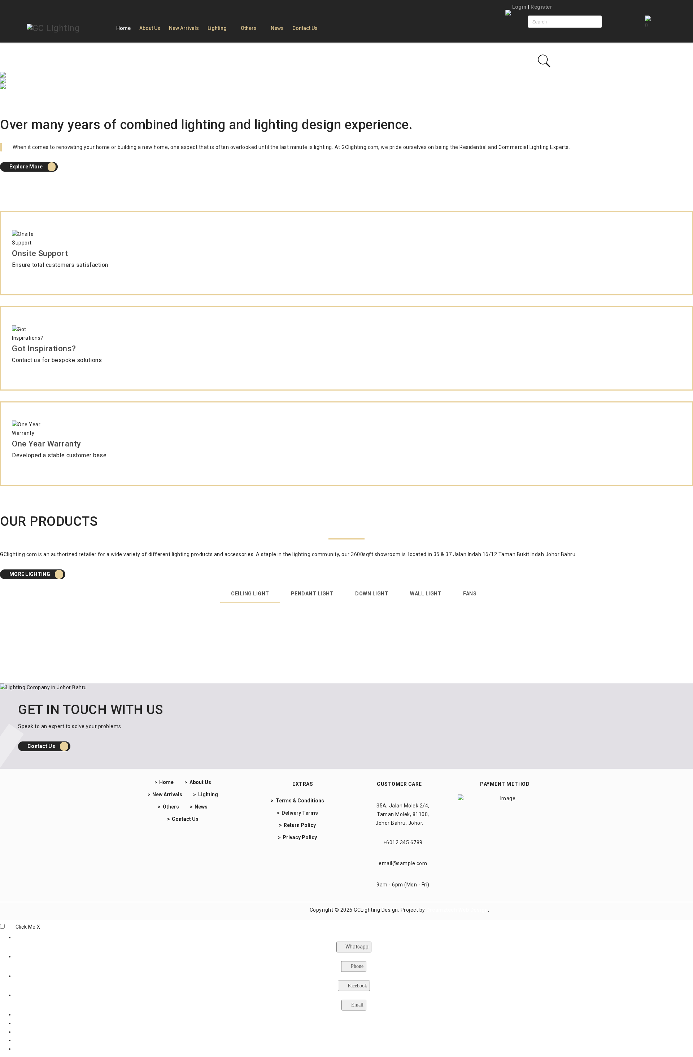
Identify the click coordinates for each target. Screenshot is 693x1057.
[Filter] (544, 61)
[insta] (159, 911)
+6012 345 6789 (403, 842)
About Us (149, 28)
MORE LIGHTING (30, 574)
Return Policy (300, 825)
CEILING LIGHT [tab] (250, 593)
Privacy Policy (300, 837)
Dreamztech (441, 910)
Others (249, 28)
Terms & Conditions (300, 800)
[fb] (169, 911)
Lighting (217, 28)
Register (541, 7)
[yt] (182, 911)
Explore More (26, 166)
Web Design (473, 910)
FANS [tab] (469, 593)
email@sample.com (403, 863)
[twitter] (207, 911)
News (277, 28)
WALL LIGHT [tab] (425, 593)
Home (123, 28)
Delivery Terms (300, 813)
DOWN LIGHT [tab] (371, 593)
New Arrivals (184, 28)
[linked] (194, 911)
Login (519, 7)
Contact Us (305, 28)
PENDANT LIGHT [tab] (312, 593)
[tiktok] (216, 911)
